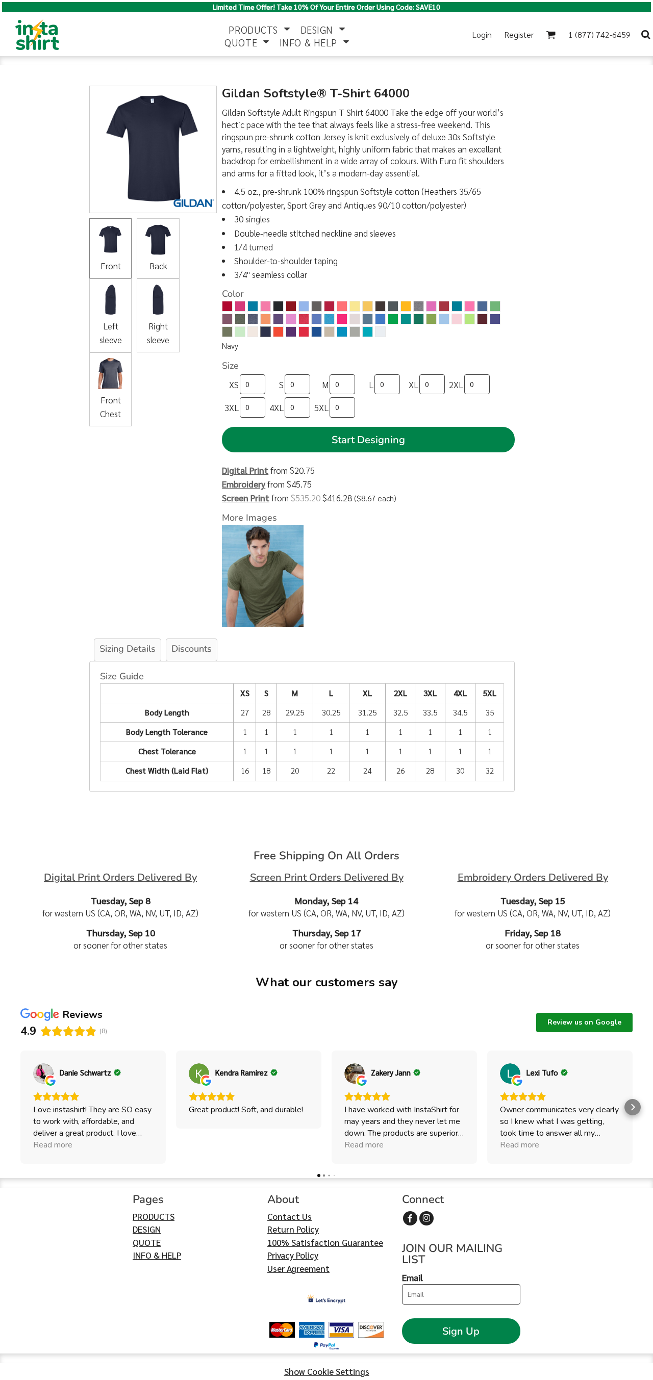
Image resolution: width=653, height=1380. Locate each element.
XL (413, 384)
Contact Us (289, 1216)
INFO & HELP (157, 1255)
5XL (321, 407)
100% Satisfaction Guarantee (325, 1242)
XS (234, 384)
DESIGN (147, 1229)
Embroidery (243, 484)
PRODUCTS (153, 1216)
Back (158, 265)
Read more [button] (52, 1145)
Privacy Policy (292, 1255)
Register (519, 34)
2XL (456, 384)
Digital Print (245, 470)
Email (412, 1277)
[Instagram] (426, 1218)
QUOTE (147, 1242)
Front (111, 265)
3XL (231, 407)
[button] (259, 28)
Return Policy (293, 1229)
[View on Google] (43, 1073)
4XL (276, 407)
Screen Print (245, 497)
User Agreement (298, 1268)
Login (482, 34)
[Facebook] (410, 1218)
